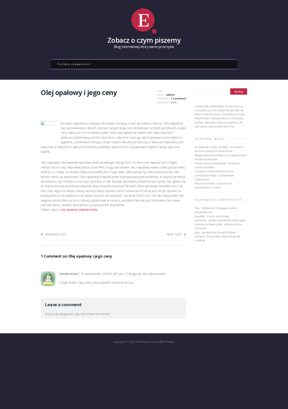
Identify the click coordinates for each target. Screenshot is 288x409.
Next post (174, 234)
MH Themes (167, 342)
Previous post (56, 234)
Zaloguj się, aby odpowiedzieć (146, 274)
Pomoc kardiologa (218, 216)
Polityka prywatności (74, 64)
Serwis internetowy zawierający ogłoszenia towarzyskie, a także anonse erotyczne (220, 224)
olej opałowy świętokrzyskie (79, 210)
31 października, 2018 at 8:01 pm (102, 274)
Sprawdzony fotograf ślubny (219, 232)
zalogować (66, 314)
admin (170, 95)
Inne (174, 102)
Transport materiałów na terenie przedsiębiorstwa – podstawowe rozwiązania (214, 175)
